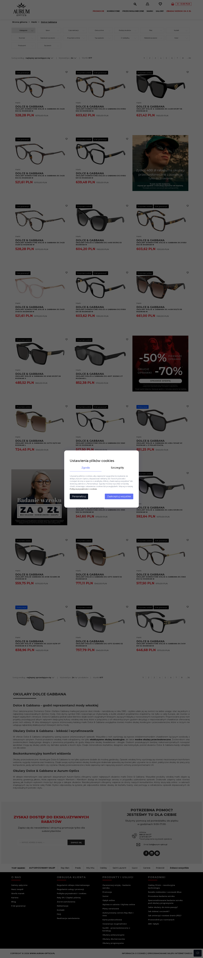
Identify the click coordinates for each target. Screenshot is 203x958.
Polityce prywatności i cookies (83, 489)
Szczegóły (117, 467)
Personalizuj (79, 496)
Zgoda (85, 467)
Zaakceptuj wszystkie (119, 496)
